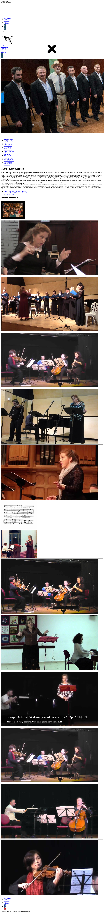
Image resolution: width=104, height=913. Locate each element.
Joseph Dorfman (8, 140)
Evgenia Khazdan (8, 146)
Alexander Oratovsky (9, 158)
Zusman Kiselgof (8, 148)
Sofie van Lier (7, 154)
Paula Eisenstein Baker (9, 142)
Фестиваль (6, 21)
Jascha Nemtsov (7, 156)
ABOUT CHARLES (9, 194)
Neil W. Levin (7, 152)
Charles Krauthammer (9, 151)
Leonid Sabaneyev (8, 159)
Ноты (5, 22)
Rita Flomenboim (8, 144)
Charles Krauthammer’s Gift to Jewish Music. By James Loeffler (19, 192)
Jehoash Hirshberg (8, 147)
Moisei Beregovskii (8, 139)
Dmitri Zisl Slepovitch (9, 161)
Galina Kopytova (8, 150)
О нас (5, 16)
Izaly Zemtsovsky (8, 163)
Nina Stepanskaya (8, 162)
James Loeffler (7, 155)
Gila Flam (6, 143)
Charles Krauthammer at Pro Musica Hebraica (15, 191)
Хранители (6, 19)
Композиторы (7, 18)
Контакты (6, 23)
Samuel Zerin (7, 165)
